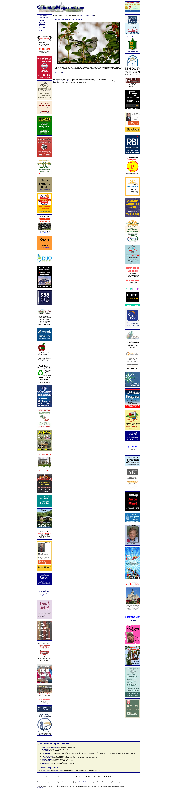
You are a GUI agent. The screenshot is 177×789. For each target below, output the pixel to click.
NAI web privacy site (41, 787)
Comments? (70, 72)
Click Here (132, 620)
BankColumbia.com (132, 51)
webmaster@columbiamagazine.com (86, 781)
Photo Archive (42, 27)
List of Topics (42, 25)
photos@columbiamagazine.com (62, 81)
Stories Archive (43, 29)
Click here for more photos (87, 15)
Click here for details (44, 112)
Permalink (64, 72)
